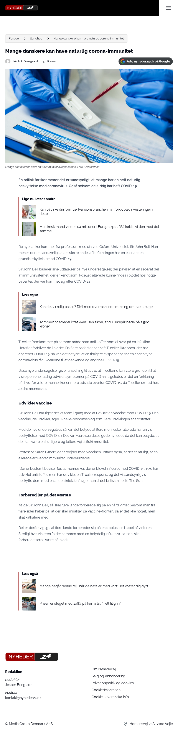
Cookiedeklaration (106, 690)
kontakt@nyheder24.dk (23, 698)
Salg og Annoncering (108, 676)
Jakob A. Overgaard (25, 61)
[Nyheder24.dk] (82, 8)
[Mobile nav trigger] (168, 7)
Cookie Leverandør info (110, 697)
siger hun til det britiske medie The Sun (111, 481)
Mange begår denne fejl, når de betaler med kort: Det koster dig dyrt (94, 586)
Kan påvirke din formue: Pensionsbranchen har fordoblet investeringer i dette (96, 211)
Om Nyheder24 (104, 669)
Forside (14, 38)
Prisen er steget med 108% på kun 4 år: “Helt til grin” (80, 603)
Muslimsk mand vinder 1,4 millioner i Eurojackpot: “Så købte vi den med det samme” (99, 229)
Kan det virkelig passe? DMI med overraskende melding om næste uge (96, 307)
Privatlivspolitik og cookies (113, 683)
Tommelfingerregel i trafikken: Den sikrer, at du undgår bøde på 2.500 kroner (94, 324)
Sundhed (36, 38)
